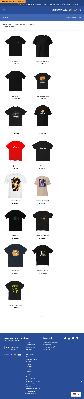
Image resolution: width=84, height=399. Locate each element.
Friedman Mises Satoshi (42, 201)
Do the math (15, 131)
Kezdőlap (68, 17)
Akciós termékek (9, 26)
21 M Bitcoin (15, 61)
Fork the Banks (15, 201)
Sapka (30, 374)
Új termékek (31, 25)
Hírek (26, 376)
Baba (29, 364)
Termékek (28, 342)
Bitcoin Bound (16, 96)
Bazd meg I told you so (42, 61)
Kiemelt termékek (20, 25)
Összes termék (7, 25)
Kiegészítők (29, 354)
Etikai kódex (47, 344)
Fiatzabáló (43, 166)
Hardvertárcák (30, 352)
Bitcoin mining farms (43, 96)
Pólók (29, 369)
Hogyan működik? (30, 379)
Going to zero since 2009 (43, 235)
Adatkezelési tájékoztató (51, 342)
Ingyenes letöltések (30, 393)
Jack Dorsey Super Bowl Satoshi (16, 305)
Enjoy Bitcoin (15, 166)
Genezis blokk (15, 235)
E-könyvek (29, 349)
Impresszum (47, 352)
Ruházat (74, 17)
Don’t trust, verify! (43, 131)
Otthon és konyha (31, 359)
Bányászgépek (30, 347)
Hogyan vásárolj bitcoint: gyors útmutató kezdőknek (33, 384)
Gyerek (30, 366)
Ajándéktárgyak (30, 344)
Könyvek (28, 357)
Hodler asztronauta (42, 270)
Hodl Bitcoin (15, 270)
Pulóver (30, 371)
